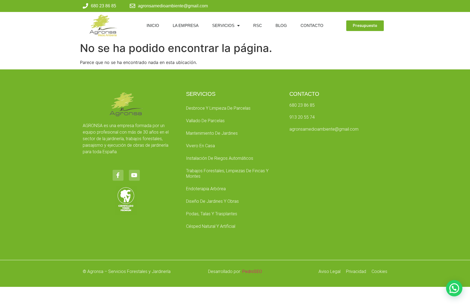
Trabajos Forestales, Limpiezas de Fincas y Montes (227, 173)
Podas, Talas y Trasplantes (211, 213)
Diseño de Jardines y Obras (212, 201)
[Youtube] (134, 175)
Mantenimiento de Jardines (212, 133)
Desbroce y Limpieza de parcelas (218, 108)
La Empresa (186, 25)
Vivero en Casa (200, 145)
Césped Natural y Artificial (210, 226)
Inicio (153, 25)
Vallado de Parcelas (205, 120)
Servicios (223, 25)
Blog (281, 25)
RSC (257, 25)
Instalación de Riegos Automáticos (219, 158)
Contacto (312, 25)
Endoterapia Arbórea (206, 188)
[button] (454, 288)
